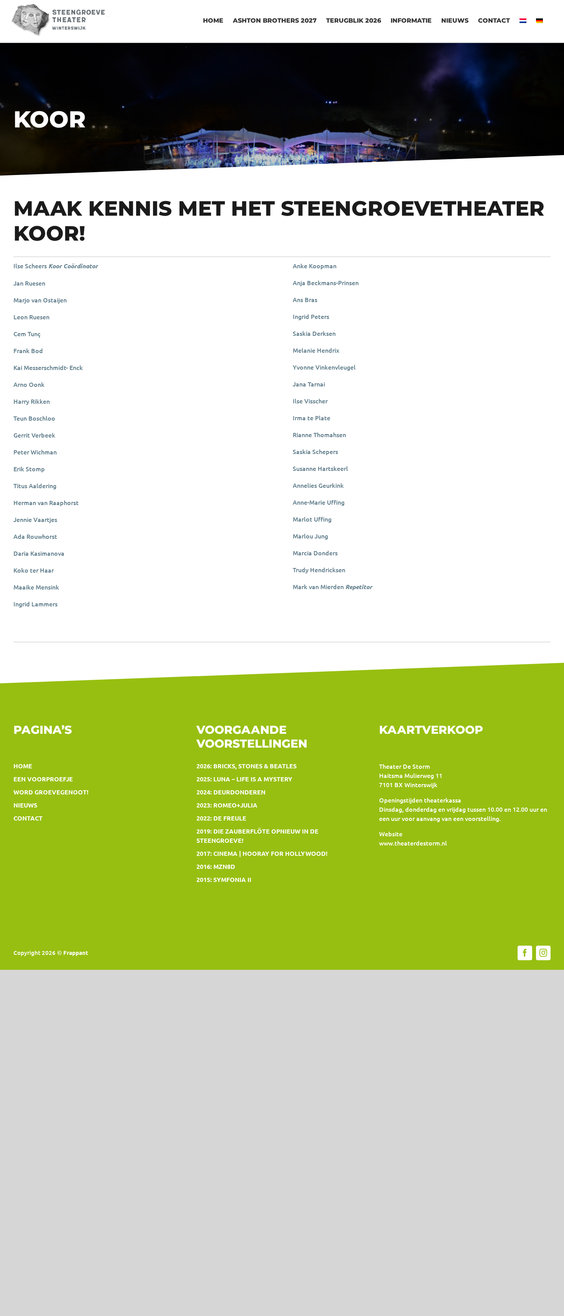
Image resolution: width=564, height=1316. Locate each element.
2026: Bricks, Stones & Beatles (246, 766)
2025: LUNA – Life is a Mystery (244, 779)
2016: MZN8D (215, 866)
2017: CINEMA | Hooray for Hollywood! (262, 853)
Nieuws (25, 805)
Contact (28, 818)
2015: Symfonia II (223, 879)
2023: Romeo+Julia (226, 805)
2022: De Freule (221, 818)
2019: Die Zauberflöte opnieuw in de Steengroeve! (257, 835)
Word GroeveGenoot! (51, 792)
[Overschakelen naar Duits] (539, 20)
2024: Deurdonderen (231, 792)
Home (22, 766)
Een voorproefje (43, 779)
